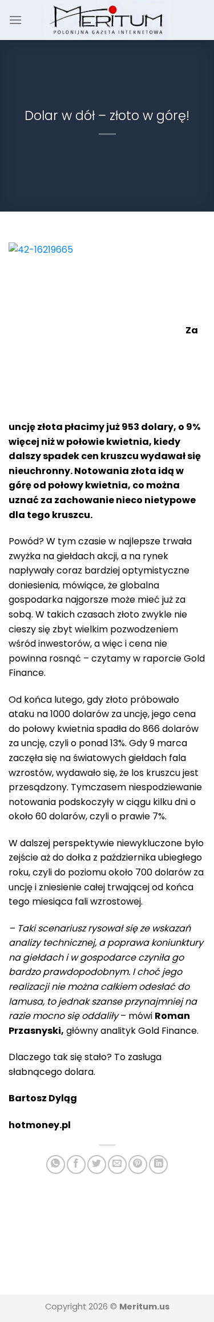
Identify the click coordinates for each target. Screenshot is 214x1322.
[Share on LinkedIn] (158, 1164)
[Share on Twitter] (96, 1164)
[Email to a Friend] (117, 1164)
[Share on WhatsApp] (55, 1164)
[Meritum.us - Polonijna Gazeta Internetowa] (107, 20)
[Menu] (15, 20)
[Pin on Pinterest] (137, 1164)
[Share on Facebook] (76, 1164)
